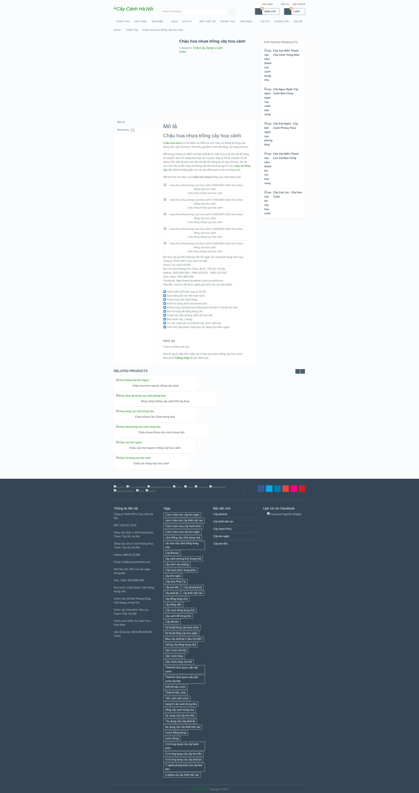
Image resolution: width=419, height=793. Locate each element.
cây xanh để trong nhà (178, 616)
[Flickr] (294, 488)
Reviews (125, 129)
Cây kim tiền (220, 543)
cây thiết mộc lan (192, 593)
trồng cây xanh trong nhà (179, 709)
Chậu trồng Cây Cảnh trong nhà (155, 416)
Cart (295, 10)
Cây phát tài (220, 514)
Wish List (269, 10)
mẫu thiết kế (298, 4)
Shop (174, 21)
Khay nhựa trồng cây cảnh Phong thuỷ (165, 401)
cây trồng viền (173, 604)
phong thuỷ (227, 21)
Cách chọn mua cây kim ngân (182, 531)
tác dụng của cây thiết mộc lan (182, 727)
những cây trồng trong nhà (180, 644)
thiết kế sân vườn (175, 686)
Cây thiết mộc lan (223, 521)
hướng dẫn (281, 21)
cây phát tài (172, 593)
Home (117, 29)
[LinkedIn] (277, 488)
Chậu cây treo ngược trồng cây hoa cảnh (155, 448)
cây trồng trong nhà (176, 598)
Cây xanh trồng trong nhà (180, 610)
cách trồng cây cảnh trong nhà (182, 537)
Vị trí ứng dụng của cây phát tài (183, 759)
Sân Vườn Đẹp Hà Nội (178, 661)
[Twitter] (269, 488)
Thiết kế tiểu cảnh (175, 692)
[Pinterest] (302, 488)
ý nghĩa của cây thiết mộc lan (182, 775)
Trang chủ (123, 21)
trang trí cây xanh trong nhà (181, 704)
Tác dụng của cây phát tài (180, 721)
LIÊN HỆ (297, 21)
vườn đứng (172, 738)
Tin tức (265, 21)
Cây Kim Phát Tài (175, 581)
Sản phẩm (267, 4)
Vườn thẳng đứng (175, 732)
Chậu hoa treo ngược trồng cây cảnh (156, 385)
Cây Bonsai (172, 553)
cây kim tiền (172, 587)
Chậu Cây (132, 29)
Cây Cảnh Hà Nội (200, 789)
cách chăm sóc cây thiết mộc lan (184, 520)
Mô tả (121, 122)
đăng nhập (181, 357)
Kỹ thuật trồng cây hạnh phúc (182, 627)
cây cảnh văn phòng (177, 564)
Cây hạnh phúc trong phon (180, 570)
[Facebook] (261, 488)
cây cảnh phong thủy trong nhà (183, 558)
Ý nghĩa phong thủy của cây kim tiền (183, 767)
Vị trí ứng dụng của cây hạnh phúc (182, 746)
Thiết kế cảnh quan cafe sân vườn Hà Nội (181, 679)
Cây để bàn (172, 621)
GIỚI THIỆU (140, 21)
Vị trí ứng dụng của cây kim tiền (183, 753)
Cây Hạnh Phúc (222, 529)
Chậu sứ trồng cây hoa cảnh (151, 463)
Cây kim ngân (221, 536)
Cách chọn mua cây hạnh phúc (183, 526)
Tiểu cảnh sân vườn (177, 698)
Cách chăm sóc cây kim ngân (182, 514)
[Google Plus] (285, 488)
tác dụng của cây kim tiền (180, 715)
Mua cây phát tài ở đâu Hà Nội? (183, 639)
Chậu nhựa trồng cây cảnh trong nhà (161, 432)
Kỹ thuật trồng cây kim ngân (181, 633)
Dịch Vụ (285, 4)
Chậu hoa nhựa (172, 143)
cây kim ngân (173, 575)
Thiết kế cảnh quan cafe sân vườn (181, 669)
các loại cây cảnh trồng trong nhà (182, 545)
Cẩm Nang (246, 21)
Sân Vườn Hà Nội (175, 650)
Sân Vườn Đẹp (174, 656)
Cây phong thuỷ (192, 587)
